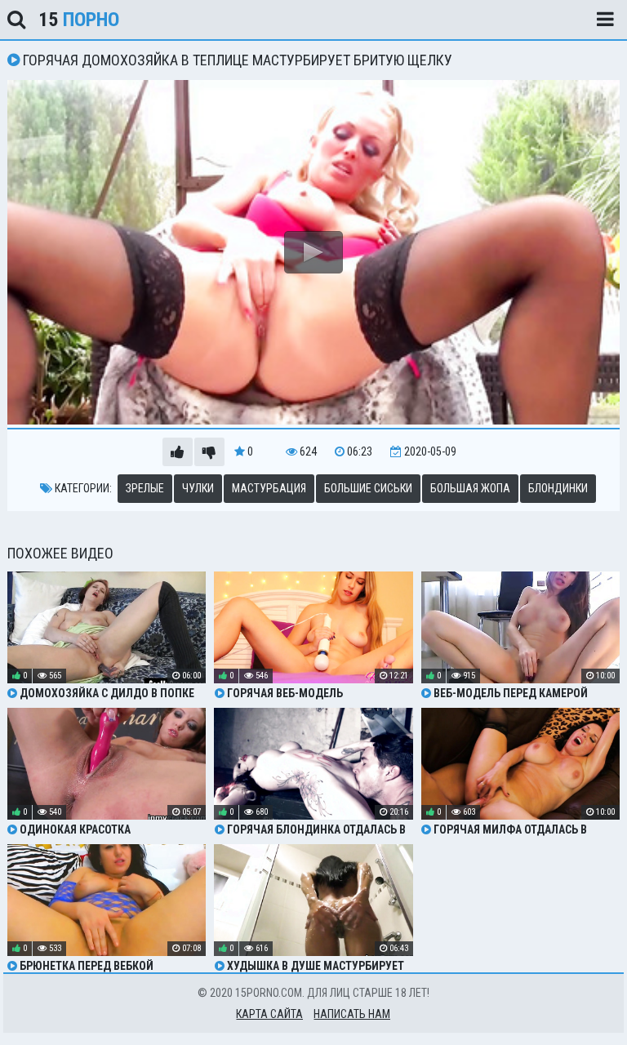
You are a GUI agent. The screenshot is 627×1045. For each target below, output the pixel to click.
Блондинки (558, 488)
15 (78, 19)
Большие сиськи (368, 488)
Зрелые (145, 488)
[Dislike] (209, 452)
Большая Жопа (470, 488)
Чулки (198, 488)
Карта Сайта (269, 1014)
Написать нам (352, 1014)
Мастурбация (269, 488)
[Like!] (177, 452)
